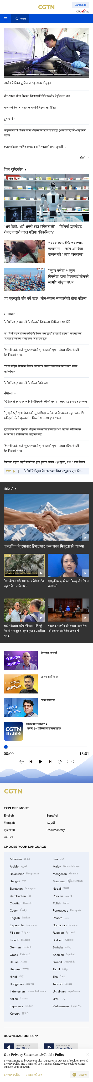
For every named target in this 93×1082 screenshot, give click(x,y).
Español (52, 815)
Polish (61, 903)
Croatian (21, 903)
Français (10, 822)
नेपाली (8, 393)
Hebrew (19, 969)
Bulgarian (23, 888)
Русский (9, 830)
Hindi (16, 976)
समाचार (9, 313)
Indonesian (28, 991)
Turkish (62, 984)
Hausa (18, 961)
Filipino (20, 932)
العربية (50, 822)
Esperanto (23, 925)
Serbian (63, 939)
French (20, 939)
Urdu (59, 998)
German (20, 947)
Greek (20, 954)
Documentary (55, 830)
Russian (64, 932)
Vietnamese (67, 1006)
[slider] (6, 747)
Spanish (64, 954)
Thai (59, 976)
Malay (66, 866)
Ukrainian (66, 991)
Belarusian (24, 873)
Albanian (20, 859)
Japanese (21, 1006)
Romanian (65, 925)
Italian (19, 998)
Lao (58, 859)
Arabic (18, 866)
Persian (62, 895)
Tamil (60, 969)
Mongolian (65, 873)
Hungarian (22, 984)
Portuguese (67, 910)
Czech (18, 910)
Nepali (61, 888)
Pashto (61, 917)
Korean (19, 1013)
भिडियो (8, 489)
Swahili (64, 961)
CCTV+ (9, 837)
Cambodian (20, 895)
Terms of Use (34, 1074)
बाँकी (83, 158)
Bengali (18, 881)
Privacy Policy (12, 1074)
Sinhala (62, 947)
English (9, 815)
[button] (18, 74)
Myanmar (68, 881)
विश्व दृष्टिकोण (13, 169)
